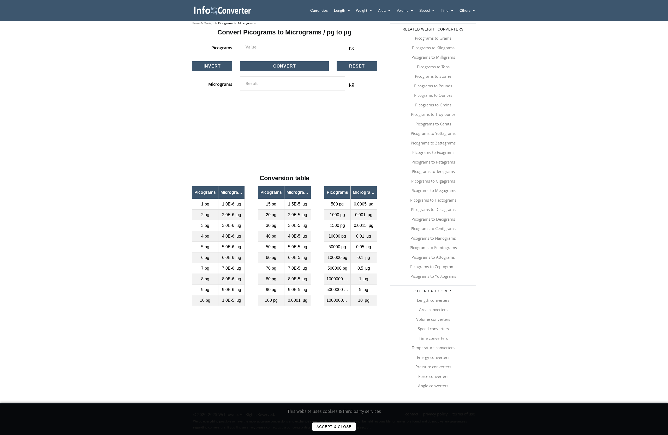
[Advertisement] (284, 138)
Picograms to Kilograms (433, 47)
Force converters (433, 376)
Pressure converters (433, 366)
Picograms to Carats (433, 123)
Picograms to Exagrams (433, 152)
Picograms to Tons (433, 66)
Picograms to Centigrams (433, 228)
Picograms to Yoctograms (433, 276)
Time (445, 10)
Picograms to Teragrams (433, 171)
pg (351, 48)
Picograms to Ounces (433, 95)
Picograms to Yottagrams (433, 133)
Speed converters (433, 328)
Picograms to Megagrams (433, 190)
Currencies (319, 10)
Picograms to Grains (433, 104)
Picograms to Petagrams (433, 162)
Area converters (433, 309)
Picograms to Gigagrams (433, 181)
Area (382, 10)
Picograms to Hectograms (433, 200)
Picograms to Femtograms (433, 247)
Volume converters (433, 319)
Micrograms (220, 84)
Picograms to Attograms (433, 257)
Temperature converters (433, 347)
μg (351, 84)
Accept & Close (334, 427)
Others (466, 10)
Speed (425, 10)
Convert (284, 66)
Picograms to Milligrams (433, 57)
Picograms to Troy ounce (433, 114)
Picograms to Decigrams (433, 219)
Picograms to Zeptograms (433, 266)
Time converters (433, 338)
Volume (403, 10)
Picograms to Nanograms (433, 238)
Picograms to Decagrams (433, 209)
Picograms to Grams (433, 38)
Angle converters (433, 385)
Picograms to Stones (433, 76)
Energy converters (433, 357)
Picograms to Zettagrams (433, 143)
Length (340, 10)
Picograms (221, 48)
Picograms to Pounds (433, 85)
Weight (362, 10)
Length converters (433, 300)
